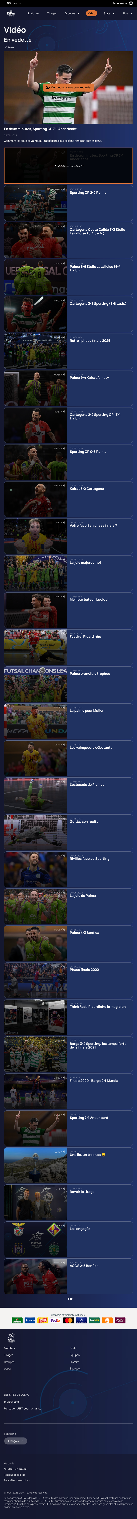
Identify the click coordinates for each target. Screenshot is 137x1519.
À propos (75, 1369)
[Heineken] (17, 1320)
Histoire (74, 1362)
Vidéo (7, 1369)
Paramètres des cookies (17, 1480)
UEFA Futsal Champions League (11, 13)
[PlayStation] (30, 1320)
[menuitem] (33, 13)
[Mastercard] (68, 1320)
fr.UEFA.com (11, 1401)
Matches (9, 1348)
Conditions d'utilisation (16, 1469)
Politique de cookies (14, 1474)
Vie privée (9, 1463)
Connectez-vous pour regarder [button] (71, 87)
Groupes (9, 1362)
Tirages (8, 1355)
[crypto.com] (81, 1320)
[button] (72, 13)
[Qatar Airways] (120, 1320)
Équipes (75, 1355)
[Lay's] (42, 1320)
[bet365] (94, 1320)
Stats (73, 1348)
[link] (33, 13)
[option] (68, 166)
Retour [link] (11, 47)
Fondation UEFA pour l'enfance (22, 1408)
